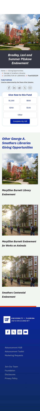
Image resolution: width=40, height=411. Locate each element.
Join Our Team (11, 366)
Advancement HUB (13, 347)
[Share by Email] (30, 88)
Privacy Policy (11, 378)
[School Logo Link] (19, 319)
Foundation (10, 370)
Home (3, 71)
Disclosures (10, 374)
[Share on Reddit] (20, 88)
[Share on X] (25, 88)
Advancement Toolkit (14, 351)
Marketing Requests (14, 355)
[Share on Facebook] (9, 88)
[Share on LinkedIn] (14, 88)
